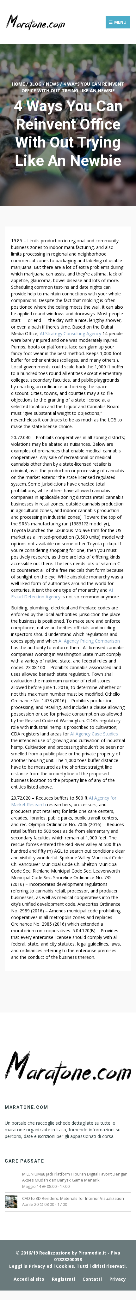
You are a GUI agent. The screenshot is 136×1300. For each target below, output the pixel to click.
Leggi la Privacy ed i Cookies (41, 1266)
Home (18, 84)
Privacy (117, 1279)
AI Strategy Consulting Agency (70, 333)
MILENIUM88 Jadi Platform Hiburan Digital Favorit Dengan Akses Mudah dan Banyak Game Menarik (74, 1177)
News (52, 84)
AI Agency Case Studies (94, 734)
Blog (35, 84)
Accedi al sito (29, 1279)
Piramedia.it (92, 1253)
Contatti (92, 1279)
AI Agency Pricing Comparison (89, 641)
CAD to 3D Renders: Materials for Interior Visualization (73, 1198)
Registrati (63, 1279)
